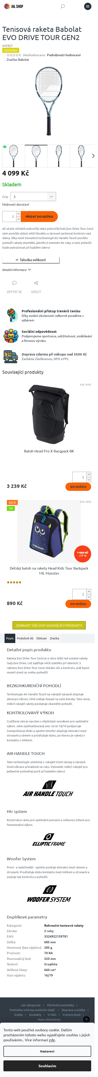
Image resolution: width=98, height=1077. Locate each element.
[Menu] (87, 6)
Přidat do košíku (39, 216)
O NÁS (52, 1014)
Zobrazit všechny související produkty (49, 625)
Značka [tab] (54, 638)
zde (52, 1039)
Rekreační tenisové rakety (64, 925)
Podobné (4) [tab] (25, 638)
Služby (18, 1014)
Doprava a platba (73, 1010)
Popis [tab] (10, 638)
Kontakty (35, 1014)
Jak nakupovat (31, 1005)
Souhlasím (47, 1065)
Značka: (18, 59)
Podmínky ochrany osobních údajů (32, 1010)
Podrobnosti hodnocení (64, 55)
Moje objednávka (49, 1019)
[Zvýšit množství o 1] (18, 214)
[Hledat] (62, 6)
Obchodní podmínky (60, 1005)
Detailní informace (14, 270)
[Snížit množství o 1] (18, 219)
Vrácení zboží (71, 1014)
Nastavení (47, 1051)
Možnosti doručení (15, 204)
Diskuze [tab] (41, 638)
